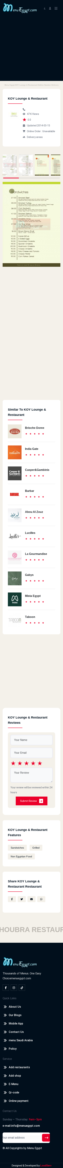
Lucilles (30, 532)
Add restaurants (19, 1067)
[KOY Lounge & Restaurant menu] (10, 165)
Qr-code (14, 1092)
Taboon (30, 616)
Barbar (29, 490)
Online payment (19, 1101)
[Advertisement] (31, 49)
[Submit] (46, 1138)
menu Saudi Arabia (21, 1040)
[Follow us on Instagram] (14, 987)
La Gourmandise (36, 553)
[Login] (50, 8)
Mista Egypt (33, 595)
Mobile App (16, 1023)
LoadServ (45, 1165)
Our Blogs (15, 1015)
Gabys (29, 574)
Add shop (15, 1075)
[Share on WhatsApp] (41, 899)
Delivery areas (35, 137)
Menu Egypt (34, 1148)
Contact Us (16, 1032)
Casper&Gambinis (37, 469)
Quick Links (9, 998)
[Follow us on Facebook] (6, 987)
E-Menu (13, 1084)
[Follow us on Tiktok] (22, 987)
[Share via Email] (31, 899)
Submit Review (28, 801)
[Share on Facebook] (12, 899)
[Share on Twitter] (22, 899)
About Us (15, 1006)
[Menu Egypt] (20, 7)
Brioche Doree (34, 427)
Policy (13, 1048)
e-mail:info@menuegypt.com (21, 1125)
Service (7, 1059)
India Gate (31, 448)
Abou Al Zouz (34, 511)
